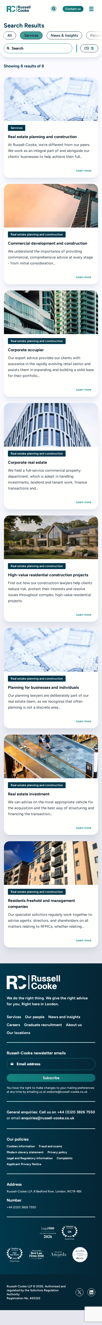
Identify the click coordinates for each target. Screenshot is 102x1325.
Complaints (65, 1158)
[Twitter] (79, 1292)
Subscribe (51, 1078)
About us (74, 1025)
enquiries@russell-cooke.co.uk (47, 1118)
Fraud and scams (50, 1146)
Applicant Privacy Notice (24, 1164)
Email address (28, 1064)
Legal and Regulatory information (30, 1158)
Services (14, 1017)
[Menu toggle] (91, 9)
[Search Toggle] (54, 9)
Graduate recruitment (43, 1025)
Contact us (73, 9)
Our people (34, 1017)
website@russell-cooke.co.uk (67, 1092)
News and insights (64, 1017)
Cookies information (21, 1146)
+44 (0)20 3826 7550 (76, 1112)
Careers (13, 1025)
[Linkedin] (91, 1292)
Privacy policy (57, 1152)
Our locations (18, 1033)
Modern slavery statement (25, 1152)
